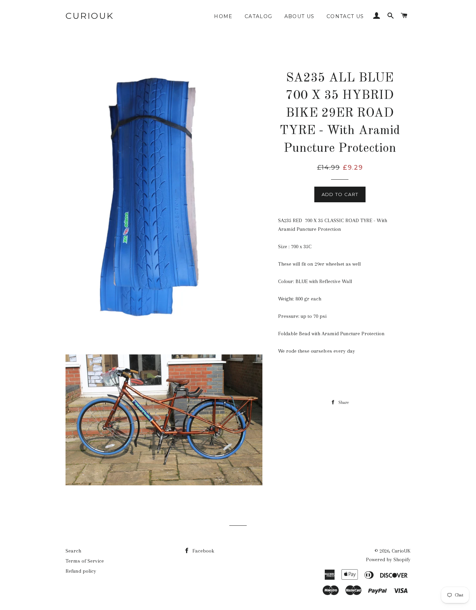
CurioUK (90, 15)
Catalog (258, 16)
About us (299, 16)
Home (223, 16)
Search (73, 551)
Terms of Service (85, 561)
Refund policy (81, 571)
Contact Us (345, 16)
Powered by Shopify (388, 559)
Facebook (202, 551)
